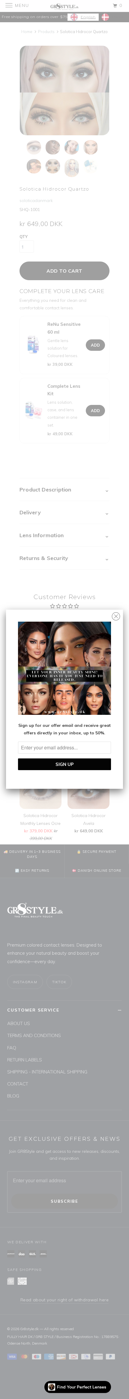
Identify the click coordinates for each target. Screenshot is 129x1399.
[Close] (116, 615)
